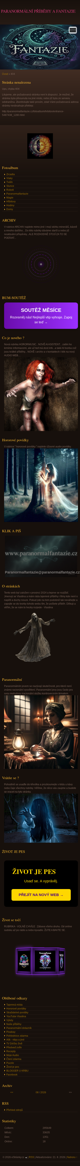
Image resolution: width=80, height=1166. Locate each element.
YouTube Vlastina (16, 1016)
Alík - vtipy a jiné (15, 1039)
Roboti (10, 189)
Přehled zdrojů (14, 1110)
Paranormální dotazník (19, 1028)
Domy (9, 209)
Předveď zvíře (14, 1047)
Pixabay (10, 1031)
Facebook (11, 1074)
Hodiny (10, 205)
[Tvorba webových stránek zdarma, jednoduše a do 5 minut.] (26, 1157)
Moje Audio (12, 1055)
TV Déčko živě (14, 1043)
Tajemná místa (14, 1004)
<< (11, 1092)
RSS (31, 1157)
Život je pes (12, 1066)
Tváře (9, 182)
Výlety (9, 1020)
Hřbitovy (11, 201)
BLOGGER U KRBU (17, 1070)
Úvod (5, 74)
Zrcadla (10, 174)
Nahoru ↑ (72, 1157)
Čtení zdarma (13, 1059)
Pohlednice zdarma (17, 1035)
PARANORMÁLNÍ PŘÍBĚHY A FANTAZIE (38, 11)
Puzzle (10, 1063)
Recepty (11, 1051)
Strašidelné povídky (17, 1012)
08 (37, 1092)
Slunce (10, 186)
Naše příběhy (13, 1024)
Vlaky (9, 178)
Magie (9, 197)
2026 (43, 1092)
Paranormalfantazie (17, 193)
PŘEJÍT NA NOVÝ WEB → (41, 895)
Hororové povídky (16, 1008)
